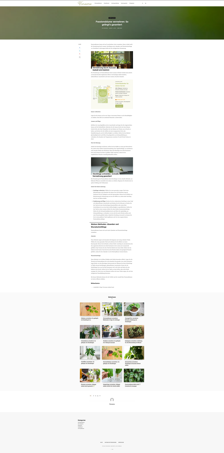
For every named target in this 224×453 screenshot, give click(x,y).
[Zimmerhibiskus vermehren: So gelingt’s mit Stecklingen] (112, 353)
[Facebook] (79, 47)
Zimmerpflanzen (81, 428)
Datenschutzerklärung (110, 442)
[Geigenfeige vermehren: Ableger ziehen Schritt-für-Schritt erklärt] (112, 375)
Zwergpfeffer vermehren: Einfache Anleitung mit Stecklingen (131, 319)
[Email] (79, 57)
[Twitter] (79, 51)
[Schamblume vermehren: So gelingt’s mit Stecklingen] (90, 332)
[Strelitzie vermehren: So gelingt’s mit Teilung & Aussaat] (112, 332)
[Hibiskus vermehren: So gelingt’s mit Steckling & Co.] (90, 309)
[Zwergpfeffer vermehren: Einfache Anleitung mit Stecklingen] (134, 309)
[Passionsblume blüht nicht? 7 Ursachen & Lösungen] (134, 375)
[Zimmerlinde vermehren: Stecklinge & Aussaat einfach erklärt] (134, 353)
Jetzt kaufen (119, 106)
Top (112, 449)
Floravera (105, 28)
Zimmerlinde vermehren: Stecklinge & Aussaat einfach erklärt (133, 363)
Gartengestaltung (81, 422)
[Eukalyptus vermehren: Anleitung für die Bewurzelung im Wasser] (134, 332)
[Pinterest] (79, 54)
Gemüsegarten (80, 423)
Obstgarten (80, 425)
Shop (101, 442)
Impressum (121, 442)
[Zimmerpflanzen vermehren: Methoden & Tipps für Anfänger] (112, 309)
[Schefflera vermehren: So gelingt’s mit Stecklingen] (90, 352)
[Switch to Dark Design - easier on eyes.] (142, 3)
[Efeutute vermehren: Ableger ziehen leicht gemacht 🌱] (90, 375)
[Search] (145, 3)
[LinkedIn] (98, 396)
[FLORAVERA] (85, 3)
